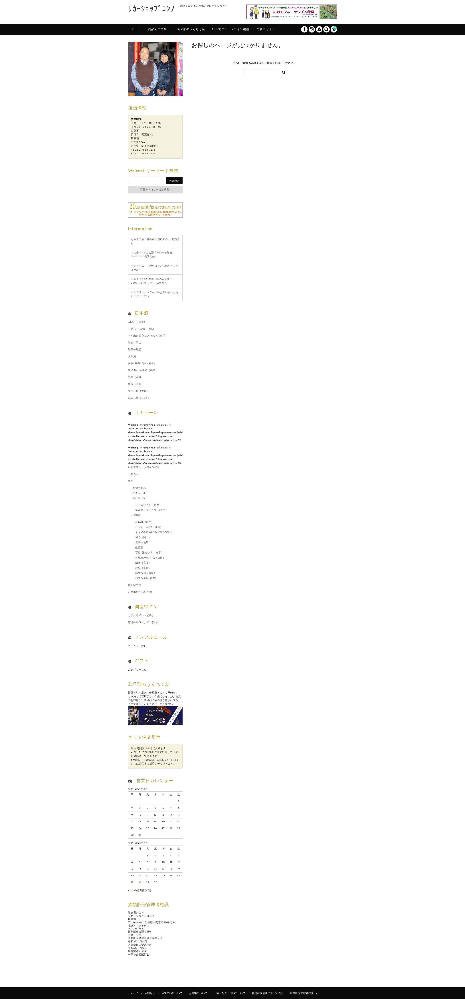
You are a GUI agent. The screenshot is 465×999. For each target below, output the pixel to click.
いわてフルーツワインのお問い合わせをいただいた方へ (154, 294)
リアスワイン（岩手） (148, 505)
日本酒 (137, 515)
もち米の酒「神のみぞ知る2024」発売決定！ (155, 241)
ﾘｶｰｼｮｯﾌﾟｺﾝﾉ (151, 10)
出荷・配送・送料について (229, 993)
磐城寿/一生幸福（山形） (143, 370)
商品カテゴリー (159, 29)
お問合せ (149, 993)
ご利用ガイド (265, 29)
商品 (130, 481)
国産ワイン (139, 498)
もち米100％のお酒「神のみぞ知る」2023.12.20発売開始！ (153, 254)
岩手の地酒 (134, 349)
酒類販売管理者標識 (302, 993)
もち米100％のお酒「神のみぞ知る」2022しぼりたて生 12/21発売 (153, 281)
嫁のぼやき (134, 585)
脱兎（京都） (136, 384)
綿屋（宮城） (136, 377)
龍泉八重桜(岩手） (139, 398)
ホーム (136, 29)
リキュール (139, 493)
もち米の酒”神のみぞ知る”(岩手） (148, 336)
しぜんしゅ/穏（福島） (141, 329)
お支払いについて (172, 993)
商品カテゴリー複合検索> (155, 189)
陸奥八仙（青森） (138, 391)
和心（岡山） (136, 342)
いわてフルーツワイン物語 (230, 29)
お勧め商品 (139, 488)
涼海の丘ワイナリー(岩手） (151, 510)
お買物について (198, 993)
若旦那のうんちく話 (191, 29)
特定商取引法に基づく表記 (268, 993)
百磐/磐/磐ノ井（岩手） (142, 363)
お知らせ (133, 474)
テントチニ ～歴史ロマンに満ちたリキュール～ (154, 268)
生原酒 (132, 356)
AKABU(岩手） (137, 322)
